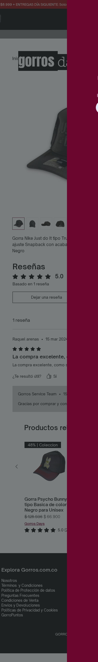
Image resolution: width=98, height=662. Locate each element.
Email (35, 95)
